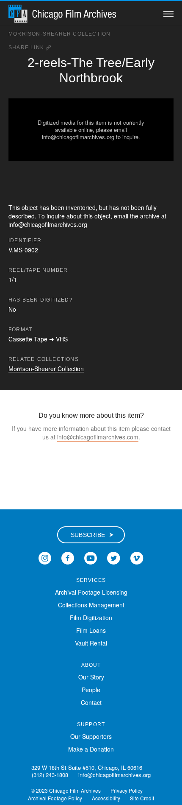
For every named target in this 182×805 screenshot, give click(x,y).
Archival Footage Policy (55, 798)
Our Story (91, 677)
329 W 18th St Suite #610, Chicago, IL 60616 (86, 767)
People (91, 689)
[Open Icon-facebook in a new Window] (67, 557)
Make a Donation (91, 749)
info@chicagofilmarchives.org (114, 775)
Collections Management (91, 605)
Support (91, 724)
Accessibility (106, 798)
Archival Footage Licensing (91, 592)
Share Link (27, 47)
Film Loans (91, 630)
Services (91, 580)
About (91, 665)
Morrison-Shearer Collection (59, 34)
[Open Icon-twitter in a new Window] (113, 557)
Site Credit (142, 798)
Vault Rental (91, 643)
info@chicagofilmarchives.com (97, 437)
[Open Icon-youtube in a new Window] (90, 557)
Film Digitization (91, 617)
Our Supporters (91, 736)
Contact (91, 702)
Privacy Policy (126, 790)
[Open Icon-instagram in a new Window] (45, 557)
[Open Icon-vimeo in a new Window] (136, 557)
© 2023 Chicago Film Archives (66, 790)
